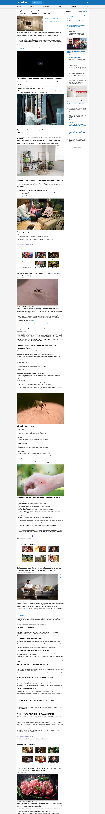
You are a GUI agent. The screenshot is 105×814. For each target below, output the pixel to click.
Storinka (48, 811)
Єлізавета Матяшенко (33, 277)
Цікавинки (28, 538)
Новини (19, 6)
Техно (59, 6)
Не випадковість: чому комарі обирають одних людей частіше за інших (40, 323)
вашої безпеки (47, 319)
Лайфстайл (46, 6)
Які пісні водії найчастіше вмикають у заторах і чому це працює (51, 19)
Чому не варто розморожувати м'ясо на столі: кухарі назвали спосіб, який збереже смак (53, 23)
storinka (18, 44)
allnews (32, 320)
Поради (21, 738)
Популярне (73, 6)
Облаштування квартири (22, 39)
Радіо (86, 6)
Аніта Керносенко (30, 572)
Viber (32, 244)
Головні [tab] (85, 11)
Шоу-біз (32, 6)
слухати (36, 2)
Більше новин (77, 147)
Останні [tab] (80, 11)
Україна (21, 246)
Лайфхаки (33, 738)
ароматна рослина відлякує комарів (35, 533)
